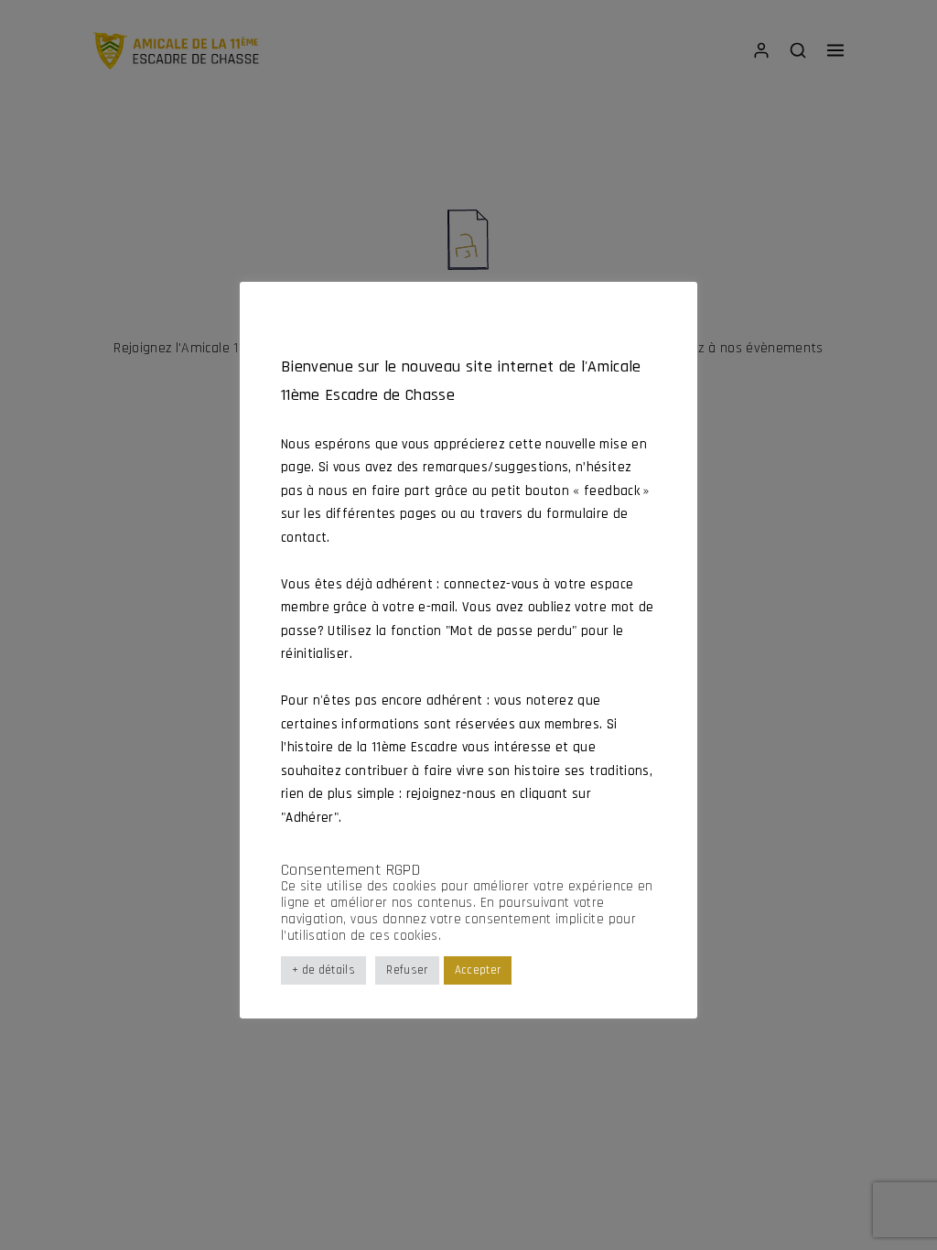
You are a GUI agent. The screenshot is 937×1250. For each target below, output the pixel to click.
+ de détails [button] (323, 970)
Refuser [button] (406, 970)
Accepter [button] (478, 970)
